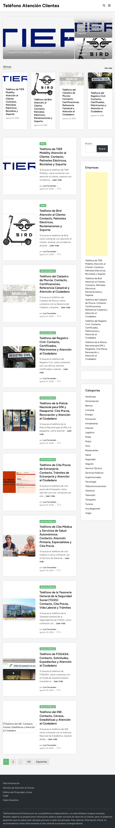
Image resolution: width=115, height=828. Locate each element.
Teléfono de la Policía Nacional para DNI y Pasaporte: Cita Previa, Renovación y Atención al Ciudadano (55, 410)
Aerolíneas (90, 396)
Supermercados (93, 477)
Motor (43, 144)
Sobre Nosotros (10, 800)
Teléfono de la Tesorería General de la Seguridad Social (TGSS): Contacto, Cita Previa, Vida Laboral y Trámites (56, 600)
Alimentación (92, 401)
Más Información (11, 783)
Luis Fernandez (49, 186)
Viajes (88, 513)
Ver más (108, 68)
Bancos (89, 405)
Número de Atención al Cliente (18, 787)
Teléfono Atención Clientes (31, 5)
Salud (88, 455)
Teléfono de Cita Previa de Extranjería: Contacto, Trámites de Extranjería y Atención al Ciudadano (55, 472)
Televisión (90, 495)
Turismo (89, 504)
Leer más (57, 180)
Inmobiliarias (91, 423)
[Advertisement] (96, 214)
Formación (90, 419)
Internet (89, 428)
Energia (89, 414)
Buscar (88, 143)
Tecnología (90, 481)
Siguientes (41, 761)
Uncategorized (92, 508)
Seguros (89, 463)
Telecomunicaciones (95, 486)
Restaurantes (91, 450)
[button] (61, 20)
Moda (88, 437)
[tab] (7, 66)
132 (29, 761)
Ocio (87, 446)
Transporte (90, 499)
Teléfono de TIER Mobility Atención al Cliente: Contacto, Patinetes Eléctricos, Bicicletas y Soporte (15, 101)
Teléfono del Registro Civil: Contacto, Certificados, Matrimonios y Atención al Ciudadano (98, 102)
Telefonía (90, 490)
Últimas (7, 66)
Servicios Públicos (48, 271)
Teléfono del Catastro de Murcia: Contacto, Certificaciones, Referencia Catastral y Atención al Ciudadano (70, 102)
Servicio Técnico (93, 468)
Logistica (89, 432)
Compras (89, 410)
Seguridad (90, 459)
